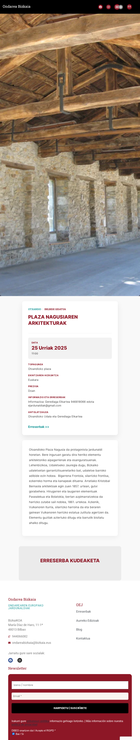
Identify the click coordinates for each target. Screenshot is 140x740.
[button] (117, 7)
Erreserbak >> (38, 427)
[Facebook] (100, 7)
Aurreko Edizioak (87, 620)
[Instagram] (108, 7)
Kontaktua (83, 638)
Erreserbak (83, 611)
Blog (79, 629)
